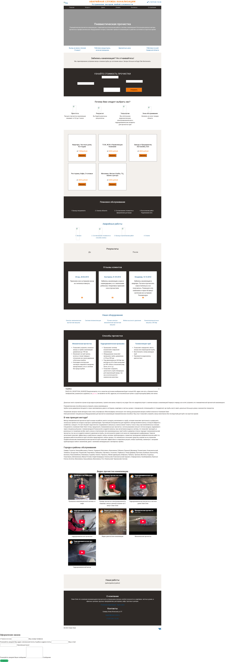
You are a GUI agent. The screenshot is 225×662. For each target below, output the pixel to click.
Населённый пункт (108, 79)
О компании (152, 7)
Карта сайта (120, 605)
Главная (71, 7)
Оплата (118, 7)
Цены (103, 7)
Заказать (82, 155)
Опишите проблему (83, 93)
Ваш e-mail (72, 642)
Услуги (87, 7)
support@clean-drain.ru (112, 615)
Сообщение (47, 657)
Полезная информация (108, 605)
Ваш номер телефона (133, 84)
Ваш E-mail (80, 86)
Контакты (134, 7)
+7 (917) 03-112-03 (155, 2)
